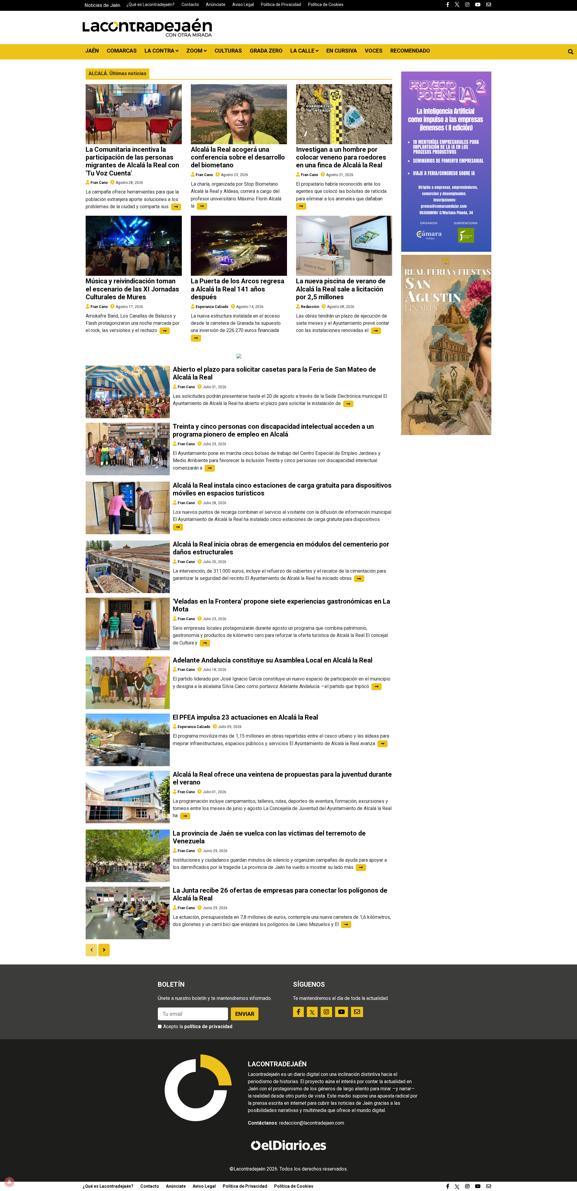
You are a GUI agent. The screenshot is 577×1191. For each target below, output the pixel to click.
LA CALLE (303, 50)
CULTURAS (228, 50)
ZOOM (195, 50)
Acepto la (197, 1026)
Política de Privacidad (281, 4)
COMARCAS (122, 50)
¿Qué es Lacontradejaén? (151, 4)
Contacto (190, 4)
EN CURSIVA (341, 50)
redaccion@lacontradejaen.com (311, 1123)
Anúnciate (215, 4)
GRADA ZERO (266, 50)
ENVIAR (244, 1014)
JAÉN (92, 50)
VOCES (374, 50)
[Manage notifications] (9, 1181)
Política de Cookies (325, 4)
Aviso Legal (243, 4)
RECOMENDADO (410, 50)
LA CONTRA (160, 50)
